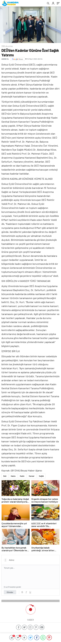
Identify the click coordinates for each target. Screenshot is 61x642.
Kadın (22, 476)
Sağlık (41, 476)
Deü (4, 476)
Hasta (13, 476)
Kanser (31, 476)
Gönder (10, 592)
